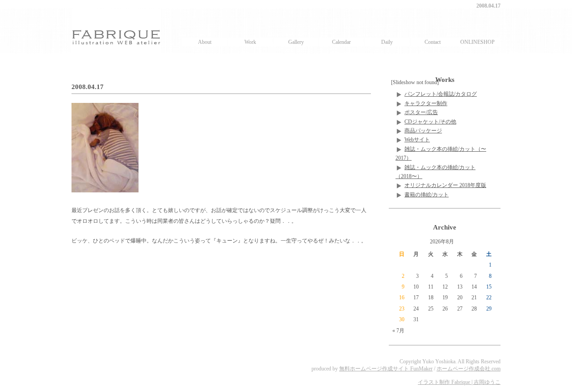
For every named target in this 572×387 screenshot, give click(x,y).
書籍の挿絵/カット (426, 194)
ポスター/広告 (421, 112)
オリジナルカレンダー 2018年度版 (445, 185)
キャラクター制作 (425, 103)
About (204, 42)
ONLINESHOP (477, 42)
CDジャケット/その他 (430, 122)
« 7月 (398, 330)
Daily (387, 42)
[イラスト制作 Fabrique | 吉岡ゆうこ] (116, 31)
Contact (433, 42)
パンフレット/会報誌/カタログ (440, 94)
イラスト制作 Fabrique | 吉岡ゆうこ (459, 382)
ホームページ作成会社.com (468, 369)
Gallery (296, 42)
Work (250, 42)
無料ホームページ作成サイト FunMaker (386, 369)
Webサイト (417, 139)
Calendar (341, 42)
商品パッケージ (423, 131)
